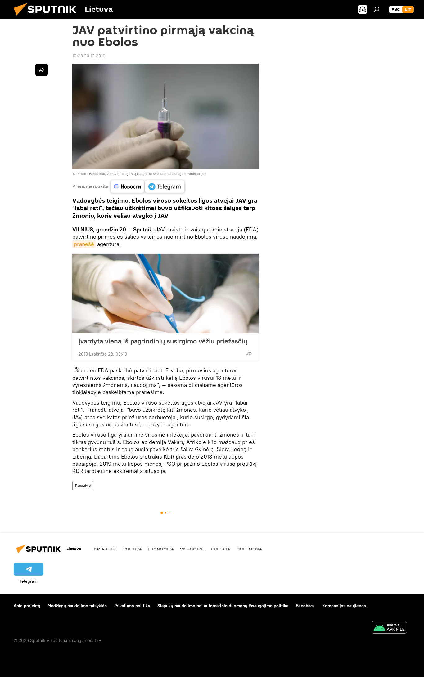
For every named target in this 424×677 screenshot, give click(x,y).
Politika (132, 549)
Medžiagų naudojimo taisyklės (77, 605)
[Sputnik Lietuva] (47, 17)
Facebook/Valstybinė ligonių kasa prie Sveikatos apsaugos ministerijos (147, 173)
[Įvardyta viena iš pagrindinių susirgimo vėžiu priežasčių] (165, 293)
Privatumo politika (132, 605)
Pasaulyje (83, 485)
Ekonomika (161, 549)
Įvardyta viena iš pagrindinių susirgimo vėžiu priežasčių (163, 341)
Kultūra (220, 549)
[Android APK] (389, 628)
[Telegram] (164, 186)
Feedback (305, 605)
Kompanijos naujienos (344, 605)
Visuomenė (192, 549)
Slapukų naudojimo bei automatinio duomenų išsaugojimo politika (222, 605)
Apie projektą (27, 605)
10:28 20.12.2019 (88, 56)
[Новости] (127, 186)
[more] (249, 353)
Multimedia (249, 549)
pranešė (84, 244)
